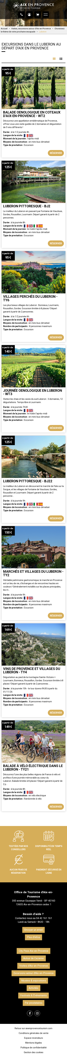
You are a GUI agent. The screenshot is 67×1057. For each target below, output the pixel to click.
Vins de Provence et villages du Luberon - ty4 (31, 670)
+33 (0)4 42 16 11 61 (21, 14)
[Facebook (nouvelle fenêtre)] (30, 1013)
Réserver (56, 153)
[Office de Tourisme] (33, 10)
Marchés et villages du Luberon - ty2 (33, 573)
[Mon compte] (29, 14)
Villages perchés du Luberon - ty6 (30, 298)
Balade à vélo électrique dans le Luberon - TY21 (33, 767)
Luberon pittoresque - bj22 (27, 481)
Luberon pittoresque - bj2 (26, 206)
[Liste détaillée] (61, 59)
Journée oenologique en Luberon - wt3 (32, 392)
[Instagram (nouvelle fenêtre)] (37, 1013)
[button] (37, 14)
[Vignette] (54, 59)
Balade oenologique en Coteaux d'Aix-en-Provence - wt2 (31, 114)
